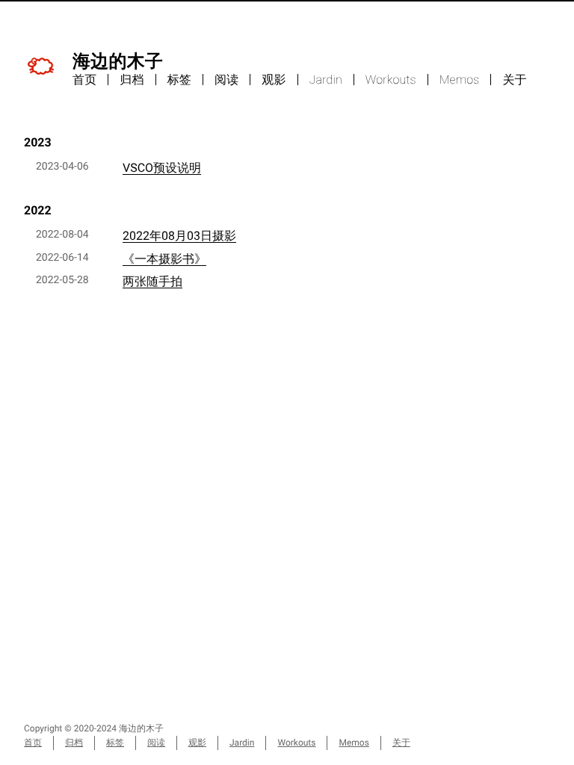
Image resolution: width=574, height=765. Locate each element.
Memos (459, 79)
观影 (274, 79)
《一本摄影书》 (164, 259)
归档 (132, 79)
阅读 (226, 79)
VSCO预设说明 (162, 168)
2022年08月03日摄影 (179, 236)
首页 (84, 79)
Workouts (390, 79)
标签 (179, 79)
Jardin (325, 79)
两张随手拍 (152, 281)
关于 (514, 79)
